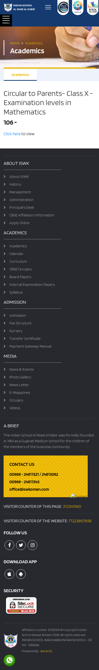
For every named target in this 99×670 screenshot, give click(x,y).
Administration (21, 199)
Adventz (46, 651)
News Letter (19, 384)
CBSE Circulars (20, 269)
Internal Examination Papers (32, 284)
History (15, 184)
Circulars (16, 400)
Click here (12, 133)
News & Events (21, 369)
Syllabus (16, 292)
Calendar (16, 253)
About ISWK (19, 176)
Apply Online (19, 223)
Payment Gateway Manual (30, 346)
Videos (14, 408)
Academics (20, 74)
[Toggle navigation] (48, 7)
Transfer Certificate (25, 338)
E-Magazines (19, 392)
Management (20, 192)
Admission (17, 315)
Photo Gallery (20, 377)
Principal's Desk (21, 207)
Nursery (16, 330)
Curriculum (18, 261)
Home (15, 42)
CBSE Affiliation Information (31, 215)
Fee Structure (20, 323)
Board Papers (20, 277)
